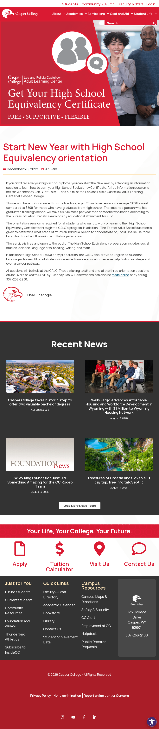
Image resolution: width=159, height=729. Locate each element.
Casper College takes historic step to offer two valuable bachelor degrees (40, 402)
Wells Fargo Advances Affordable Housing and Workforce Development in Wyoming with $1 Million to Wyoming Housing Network (119, 406)
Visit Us (99, 564)
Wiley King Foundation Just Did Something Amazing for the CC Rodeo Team (40, 482)
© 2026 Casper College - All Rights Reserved (79, 674)
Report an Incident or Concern (106, 695)
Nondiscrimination (67, 695)
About (56, 14)
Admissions (96, 14)
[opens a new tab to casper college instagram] (64, 717)
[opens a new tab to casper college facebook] (85, 717)
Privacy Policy (40, 695)
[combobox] (128, 22)
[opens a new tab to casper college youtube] (74, 717)
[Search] (155, 22)
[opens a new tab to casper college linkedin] (96, 717)
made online (120, 275)
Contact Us (139, 564)
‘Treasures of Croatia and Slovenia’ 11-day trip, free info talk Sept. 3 (118, 480)
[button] (79, 505)
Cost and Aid (119, 14)
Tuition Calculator (59, 566)
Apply (20, 564)
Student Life (143, 14)
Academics (74, 14)
